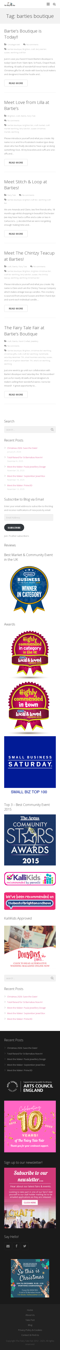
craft (33, 49)
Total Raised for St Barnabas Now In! (24, 457)
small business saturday (35, 357)
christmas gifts (10, 353)
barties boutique (15, 49)
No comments (32, 44)
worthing (15, 131)
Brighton (26, 49)
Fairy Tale (31, 115)
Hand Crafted (24, 341)
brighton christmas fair (41, 271)
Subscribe (14, 527)
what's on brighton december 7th (18, 360)
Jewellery (34, 341)
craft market (39, 125)
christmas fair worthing (41, 350)
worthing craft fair (18, 52)
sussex (7, 52)
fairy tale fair (41, 49)
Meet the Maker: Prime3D (19, 485)
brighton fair (27, 125)
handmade (43, 353)
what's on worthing (42, 360)
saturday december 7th (14, 357)
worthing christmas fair (30, 277)
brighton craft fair (30, 199)
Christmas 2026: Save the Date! (22, 447)
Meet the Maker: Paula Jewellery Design (26, 466)
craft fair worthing (12, 274)
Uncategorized (14, 44)
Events (23, 115)
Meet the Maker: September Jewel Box (26, 476)
